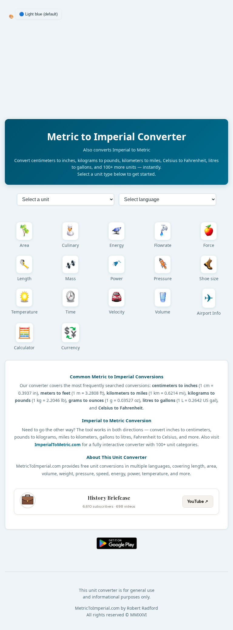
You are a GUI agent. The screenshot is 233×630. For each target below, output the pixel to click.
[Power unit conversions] (116, 264)
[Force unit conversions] (209, 231)
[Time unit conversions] (70, 297)
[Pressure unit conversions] (163, 264)
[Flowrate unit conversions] (163, 231)
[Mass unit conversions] (70, 264)
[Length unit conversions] (24, 264)
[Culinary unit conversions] (70, 231)
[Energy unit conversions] (116, 231)
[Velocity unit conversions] (116, 297)
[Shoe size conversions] (209, 264)
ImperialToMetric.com (58, 444)
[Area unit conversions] (24, 231)
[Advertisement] (116, 71)
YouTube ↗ (197, 501)
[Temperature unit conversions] (24, 297)
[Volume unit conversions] (163, 297)
